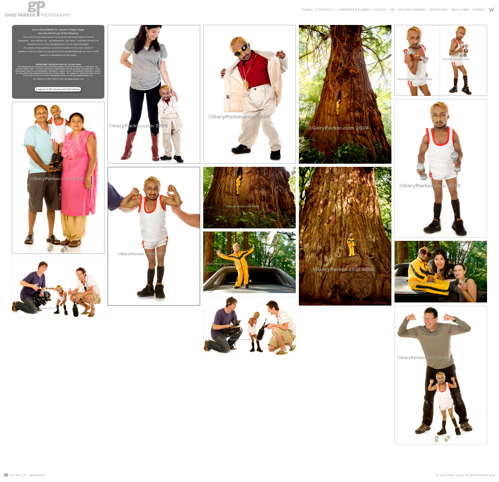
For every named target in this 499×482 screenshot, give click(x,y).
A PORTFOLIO (325, 9)
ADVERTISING (438, 9)
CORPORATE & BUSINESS (354, 9)
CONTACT (478, 9)
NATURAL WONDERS (412, 9)
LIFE (392, 9)
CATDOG (380, 9)
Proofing (307, 9)
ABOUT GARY (460, 9)
